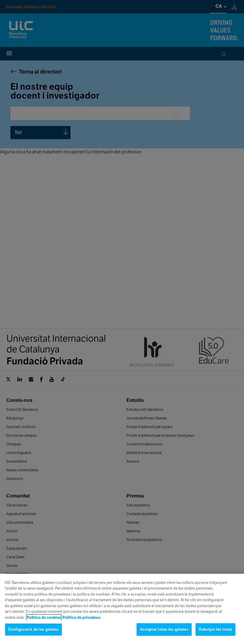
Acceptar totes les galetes (164, 629)
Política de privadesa (81, 617)
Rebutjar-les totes (215, 629)
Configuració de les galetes (33, 629)
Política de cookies (44, 617)
